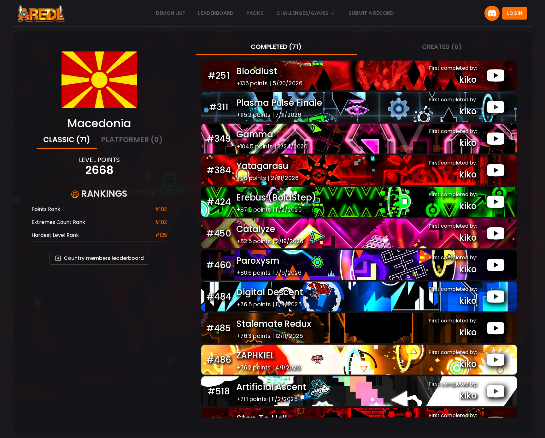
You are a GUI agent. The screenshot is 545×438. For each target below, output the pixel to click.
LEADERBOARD (216, 13)
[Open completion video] (495, 75)
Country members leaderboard (104, 258)
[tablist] (99, 140)
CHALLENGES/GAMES (302, 13)
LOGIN (514, 13)
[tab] (67, 140)
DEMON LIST (170, 13)
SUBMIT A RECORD (371, 13)
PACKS (255, 13)
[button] (359, 75)
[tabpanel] (359, 236)
